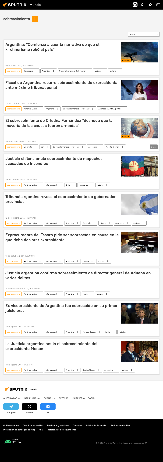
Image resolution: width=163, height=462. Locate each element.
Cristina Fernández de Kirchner (72, 71)
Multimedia (78, 398)
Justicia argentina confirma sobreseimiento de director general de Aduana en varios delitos (78, 275)
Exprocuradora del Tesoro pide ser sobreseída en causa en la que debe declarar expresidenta (62, 237)
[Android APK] (13, 441)
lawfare (113, 71)
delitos (86, 261)
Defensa (63, 398)
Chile (68, 185)
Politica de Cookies (120, 425)
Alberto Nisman (112, 147)
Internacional (51, 185)
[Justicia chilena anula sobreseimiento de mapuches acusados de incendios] (139, 166)
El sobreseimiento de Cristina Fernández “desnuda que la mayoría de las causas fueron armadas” (59, 123)
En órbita (28, 147)
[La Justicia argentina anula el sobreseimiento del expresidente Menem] (139, 351)
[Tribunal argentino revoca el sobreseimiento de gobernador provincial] (139, 204)
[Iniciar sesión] (142, 5)
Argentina (46, 71)
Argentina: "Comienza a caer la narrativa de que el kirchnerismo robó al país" (52, 47)
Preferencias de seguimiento (61, 429)
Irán (42, 147)
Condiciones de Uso (33, 425)
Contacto (77, 425)
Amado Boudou (89, 332)
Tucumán (87, 223)
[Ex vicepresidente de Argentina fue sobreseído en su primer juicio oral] (139, 313)
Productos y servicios (58, 425)
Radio (91, 398)
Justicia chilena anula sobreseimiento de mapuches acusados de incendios (54, 161)
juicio (85, 294)
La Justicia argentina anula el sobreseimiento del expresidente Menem (51, 346)
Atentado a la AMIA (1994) (109, 109)
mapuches (83, 185)
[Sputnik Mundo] (16, 7)
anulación (108, 370)
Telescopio (28, 71)
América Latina (30, 109)
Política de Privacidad (96, 425)
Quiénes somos (11, 425)
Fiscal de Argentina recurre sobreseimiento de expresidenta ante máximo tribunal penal (61, 85)
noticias (100, 185)
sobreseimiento (16, 18)
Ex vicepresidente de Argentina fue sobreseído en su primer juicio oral (61, 308)
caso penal (119, 223)
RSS (41, 429)
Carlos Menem (89, 370)
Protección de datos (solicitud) (19, 429)
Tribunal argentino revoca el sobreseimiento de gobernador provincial (60, 199)
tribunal (103, 223)
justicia (98, 71)
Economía (50, 398)
